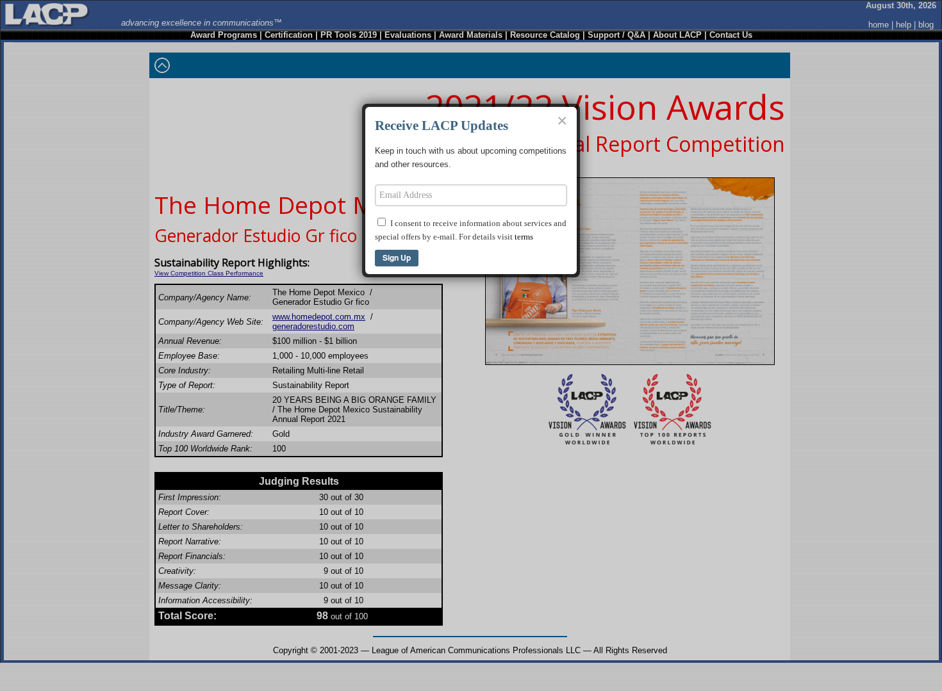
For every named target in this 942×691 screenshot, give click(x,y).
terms (524, 236)
